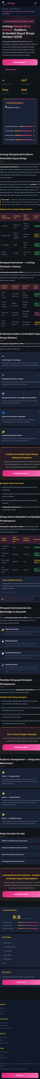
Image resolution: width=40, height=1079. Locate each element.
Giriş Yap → (20, 1075)
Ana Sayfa (5, 9)
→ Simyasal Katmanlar (9, 947)
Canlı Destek (3, 1037)
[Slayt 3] (5, 599)
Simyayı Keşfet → (20, 62)
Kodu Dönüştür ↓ (11, 70)
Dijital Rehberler (14, 9)
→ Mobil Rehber (7, 959)
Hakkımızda (3, 1011)
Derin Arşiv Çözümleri (6, 1028)
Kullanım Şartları (4, 1052)
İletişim (2, 1013)
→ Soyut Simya (6, 943)
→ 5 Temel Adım (7, 951)
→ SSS (4, 963)
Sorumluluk (3, 1057)
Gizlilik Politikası (4, 1043)
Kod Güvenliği (4, 1025)
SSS (1, 1040)
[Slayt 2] (3, 599)
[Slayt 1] (2, 599)
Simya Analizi (4, 1023)
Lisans (2, 1054)
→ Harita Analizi (7, 955)
